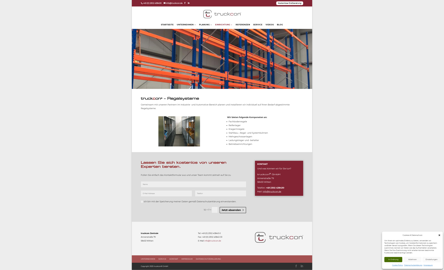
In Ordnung (393, 259)
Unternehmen (185, 25)
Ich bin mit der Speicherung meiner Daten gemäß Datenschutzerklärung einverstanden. (190, 201)
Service (257, 25)
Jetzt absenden (231, 210)
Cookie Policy (397, 265)
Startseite (167, 25)
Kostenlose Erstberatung (289, 3)
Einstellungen (432, 259)
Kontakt (174, 259)
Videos (270, 25)
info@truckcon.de (212, 241)
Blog (280, 25)
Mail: (269, 191)
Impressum (428, 265)
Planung (204, 25)
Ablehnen (412, 259)
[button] (439, 235)
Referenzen (243, 25)
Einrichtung (222, 25)
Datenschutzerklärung (413, 265)
